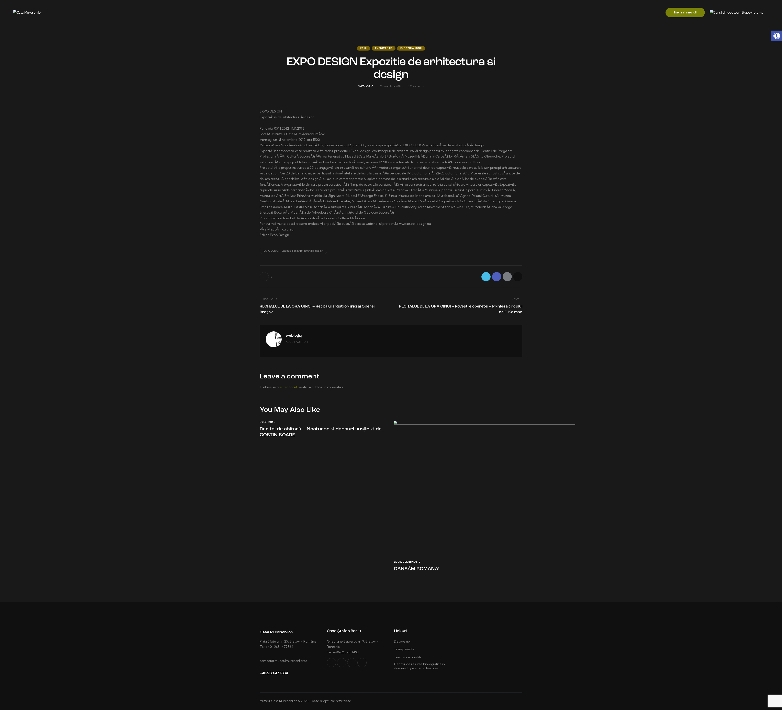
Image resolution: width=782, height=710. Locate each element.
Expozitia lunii (411, 48)
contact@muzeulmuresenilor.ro (283, 661)
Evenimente (383, 48)
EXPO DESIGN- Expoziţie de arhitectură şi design (293, 251)
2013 (272, 422)
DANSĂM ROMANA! (416, 569)
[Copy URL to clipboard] (517, 276)
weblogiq (294, 336)
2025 (397, 562)
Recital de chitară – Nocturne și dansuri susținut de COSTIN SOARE (321, 432)
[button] (776, 36)
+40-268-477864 (274, 673)
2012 (363, 48)
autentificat (288, 387)
